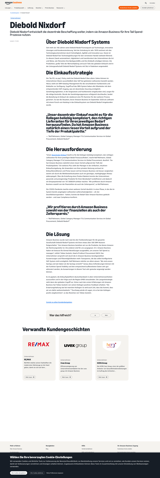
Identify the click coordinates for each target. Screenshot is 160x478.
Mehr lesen (65, 377)
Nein (106, 315)
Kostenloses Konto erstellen (129, 8)
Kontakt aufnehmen (148, 8)
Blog (47, 449)
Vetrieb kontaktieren (87, 449)
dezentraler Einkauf (59, 155)
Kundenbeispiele (14, 452)
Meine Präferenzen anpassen (54, 473)
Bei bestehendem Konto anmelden (127, 452)
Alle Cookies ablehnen (36, 473)
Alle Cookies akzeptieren (18, 473)
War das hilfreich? (60, 315)
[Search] (146, 3)
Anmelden (152, 3)
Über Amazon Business (16, 449)
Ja (95, 315)
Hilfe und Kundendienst (88, 452)
